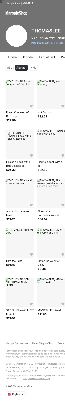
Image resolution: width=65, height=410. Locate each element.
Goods (28, 57)
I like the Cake (14, 261)
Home (12, 57)
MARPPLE (28, 3)
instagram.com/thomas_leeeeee (47, 43)
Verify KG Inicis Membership (36, 378)
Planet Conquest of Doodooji (17, 114)
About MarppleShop (42, 343)
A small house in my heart (17, 213)
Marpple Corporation (17, 343)
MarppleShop (13, 3)
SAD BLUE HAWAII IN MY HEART (20, 312)
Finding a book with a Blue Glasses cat (18, 163)
